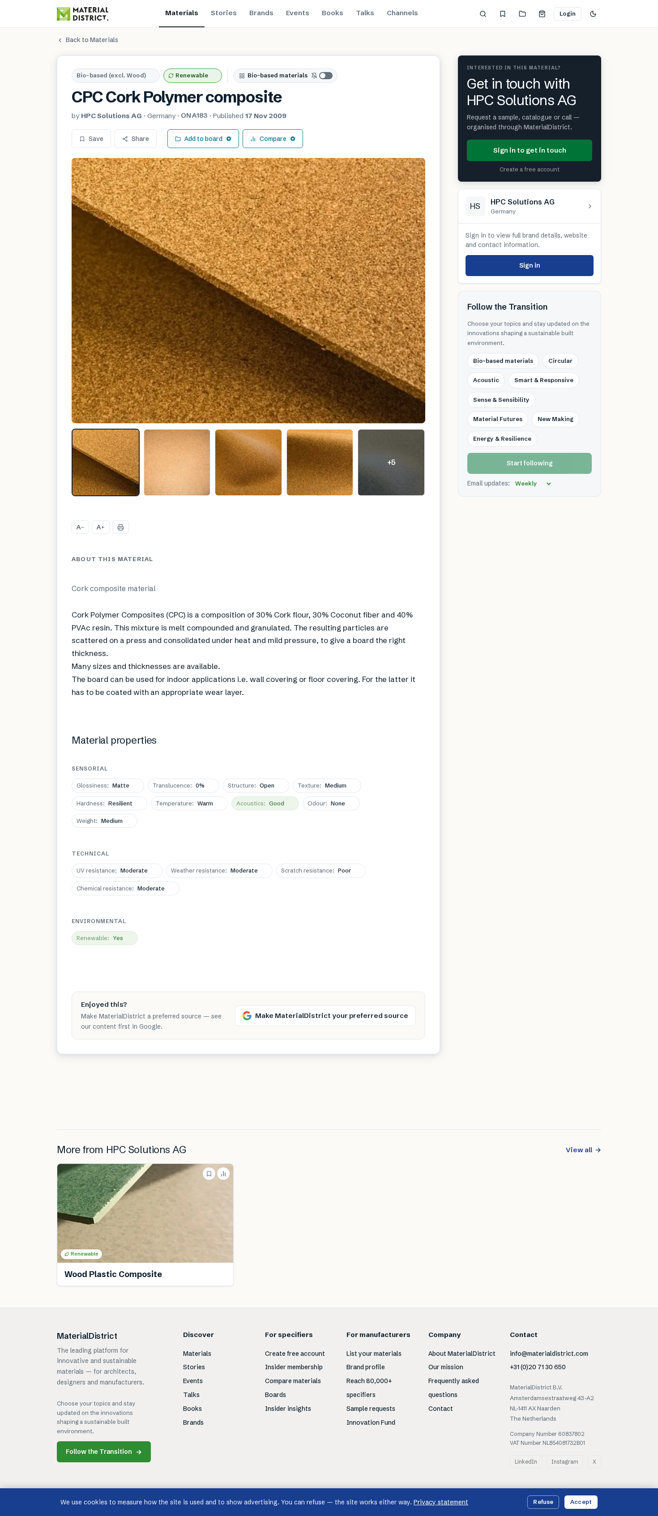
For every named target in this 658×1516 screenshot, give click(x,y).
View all (583, 1150)
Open (251, 785)
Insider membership (294, 1367)
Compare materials (293, 1381)
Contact (440, 1409)
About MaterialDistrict (462, 1354)
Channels (402, 13)
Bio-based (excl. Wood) (111, 75)
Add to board (203, 139)
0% (179, 785)
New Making (555, 419)
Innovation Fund (370, 1422)
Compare (273, 139)
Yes (100, 937)
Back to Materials (92, 40)
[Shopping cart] (542, 14)
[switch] (322, 75)
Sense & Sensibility (501, 399)
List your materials (374, 1354)
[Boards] (522, 14)
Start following (530, 464)
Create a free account (530, 169)
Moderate (112, 870)
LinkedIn (526, 1461)
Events (297, 13)
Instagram (564, 1461)
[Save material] (209, 1173)
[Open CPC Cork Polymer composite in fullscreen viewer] (248, 290)
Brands (261, 13)
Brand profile (365, 1367)
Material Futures (497, 419)
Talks (365, 13)
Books (332, 13)
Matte (103, 785)
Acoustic (486, 380)
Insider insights (288, 1409)
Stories (224, 13)
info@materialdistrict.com (549, 1354)
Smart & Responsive (543, 380)
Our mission (445, 1367)
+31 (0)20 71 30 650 (538, 1367)
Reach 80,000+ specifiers (369, 1388)
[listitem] (106, 463)
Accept (581, 1501)
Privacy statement (441, 1502)
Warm (184, 803)
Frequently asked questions (453, 1388)
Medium (322, 785)
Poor (316, 870)
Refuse (543, 1501)
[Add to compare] (223, 1173)
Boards (275, 1395)
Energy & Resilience (502, 438)
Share (140, 139)
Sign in (529, 265)
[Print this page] (120, 527)
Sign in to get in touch (529, 150)
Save (96, 139)
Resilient (104, 803)
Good (260, 803)
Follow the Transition (104, 1452)
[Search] (483, 14)
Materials (181, 13)
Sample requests (370, 1409)
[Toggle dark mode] (593, 14)
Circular (560, 360)
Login (568, 13)
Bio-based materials (278, 75)
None (326, 803)
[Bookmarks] (503, 14)
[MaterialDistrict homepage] (82, 14)
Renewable (191, 75)
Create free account (295, 1354)
